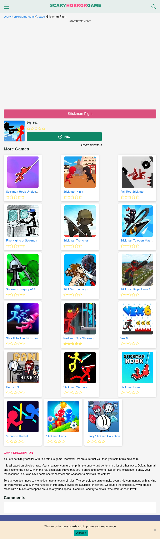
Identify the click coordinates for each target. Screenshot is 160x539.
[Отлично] (43, 128)
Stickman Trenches (76, 240)
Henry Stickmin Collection (103, 436)
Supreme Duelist (17, 436)
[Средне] (36, 128)
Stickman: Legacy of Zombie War (28, 289)
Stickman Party (56, 436)
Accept (81, 532)
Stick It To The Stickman (22, 338)
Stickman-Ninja (73, 191)
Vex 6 (124, 338)
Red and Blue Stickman (78, 338)
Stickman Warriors (75, 387)
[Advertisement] (80, 64)
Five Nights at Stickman (21, 240)
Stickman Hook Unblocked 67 (25, 191)
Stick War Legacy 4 (76, 289)
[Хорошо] (40, 128)
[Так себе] (32, 128)
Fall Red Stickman (132, 191)
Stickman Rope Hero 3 (135, 289)
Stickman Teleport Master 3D (139, 240)
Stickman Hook (130, 387)
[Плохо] (28, 128)
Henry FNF (13, 387)
